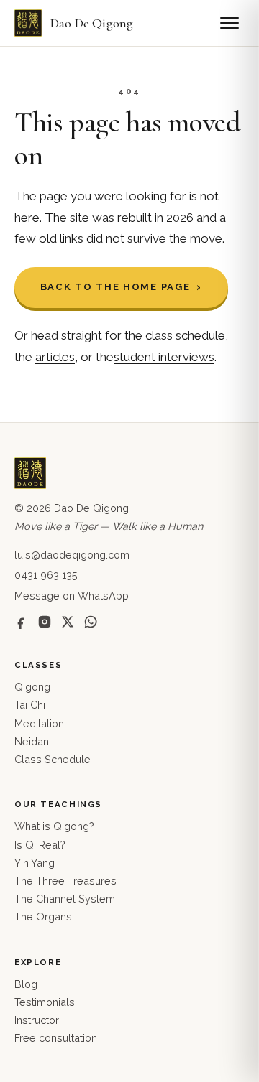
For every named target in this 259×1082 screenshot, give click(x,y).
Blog (25, 984)
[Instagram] (44, 622)
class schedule (185, 335)
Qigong (32, 687)
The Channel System (64, 898)
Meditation (39, 723)
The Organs (43, 916)
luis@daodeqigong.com (72, 555)
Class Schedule (52, 759)
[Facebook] (21, 622)
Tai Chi (29, 705)
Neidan (31, 741)
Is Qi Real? (39, 845)
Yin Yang (34, 863)
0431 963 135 (46, 575)
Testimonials (44, 1002)
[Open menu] (229, 23)
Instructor (36, 1020)
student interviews (164, 357)
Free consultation (55, 1038)
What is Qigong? (54, 826)
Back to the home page (115, 286)
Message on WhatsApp (71, 595)
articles (55, 357)
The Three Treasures (65, 881)
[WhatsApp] (90, 622)
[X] (67, 622)
